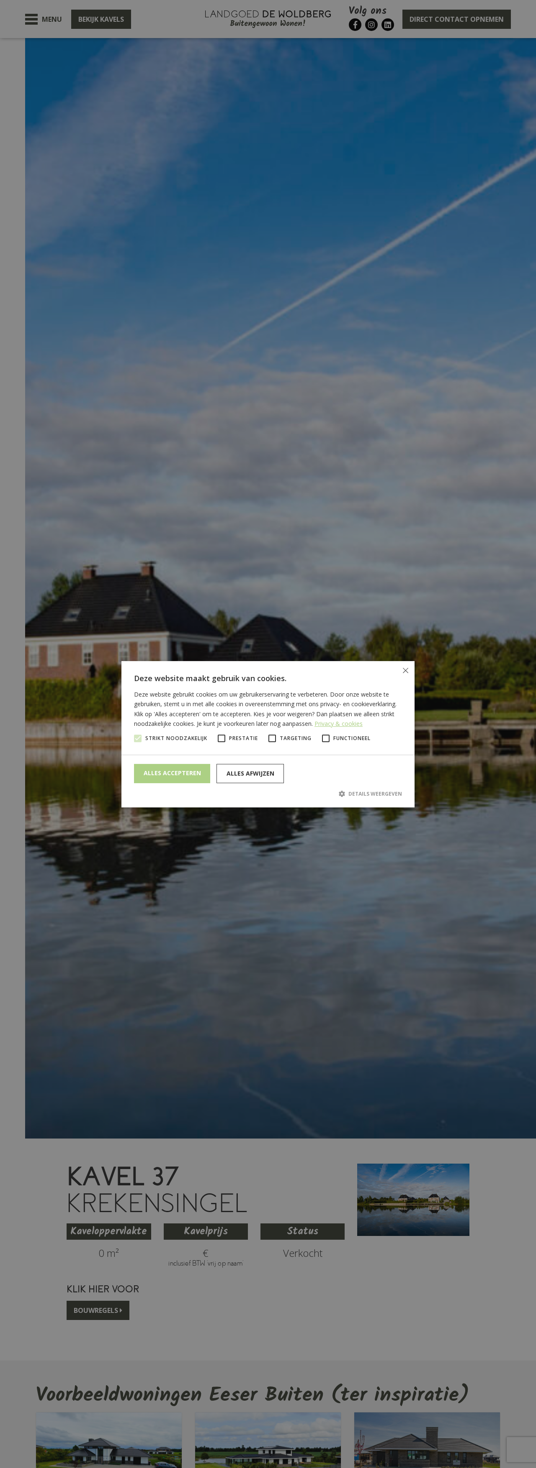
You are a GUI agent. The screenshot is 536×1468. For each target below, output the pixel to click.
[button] (268, 793)
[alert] (268, 734)
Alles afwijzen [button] (250, 773)
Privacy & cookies (338, 723)
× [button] (405, 670)
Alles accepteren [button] (172, 773)
